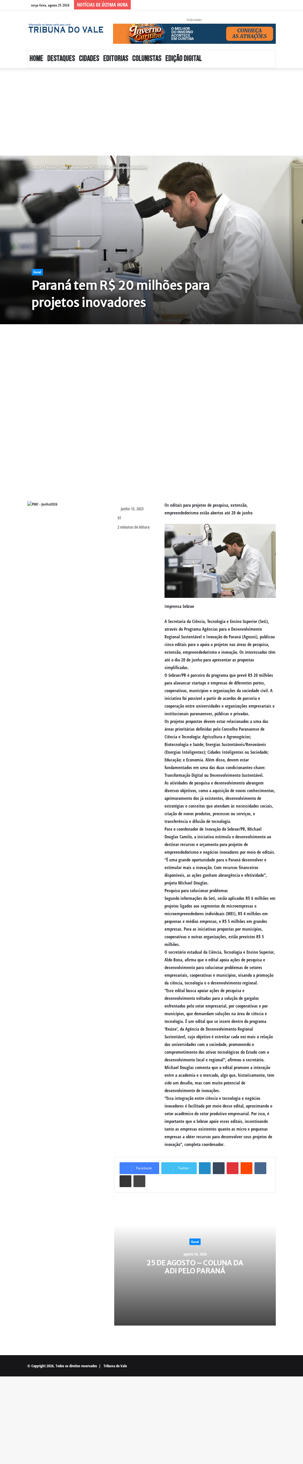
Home (36, 58)
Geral (64, 167)
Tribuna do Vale (115, 1365)
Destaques (61, 58)
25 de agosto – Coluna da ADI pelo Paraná (195, 1266)
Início (36, 167)
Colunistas (146, 58)
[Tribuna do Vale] (65, 28)
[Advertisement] (151, 111)
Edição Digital (183, 58)
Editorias (115, 58)
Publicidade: (194, 19)
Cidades (89, 58)
